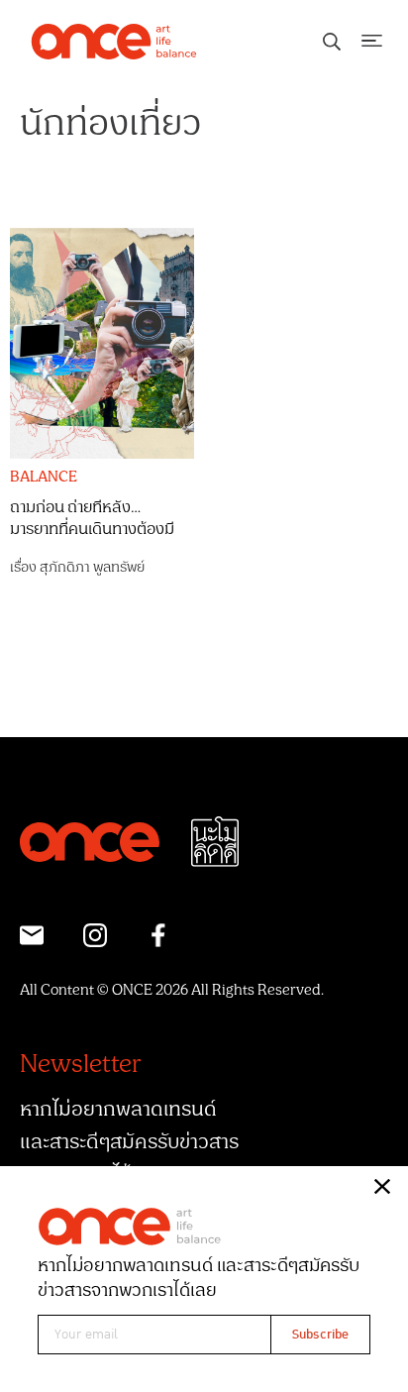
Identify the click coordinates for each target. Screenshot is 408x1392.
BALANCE (43, 477)
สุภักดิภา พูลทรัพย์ (92, 567)
